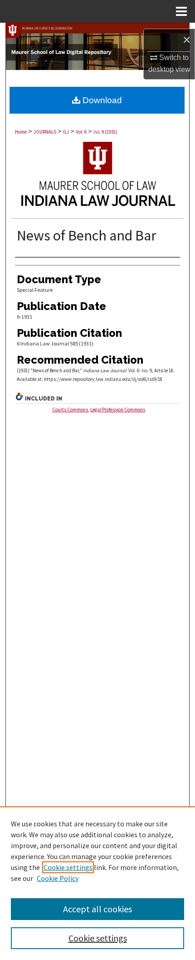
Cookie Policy (57, 878)
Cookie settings (68, 867)
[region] (97, 883)
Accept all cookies (97, 909)
